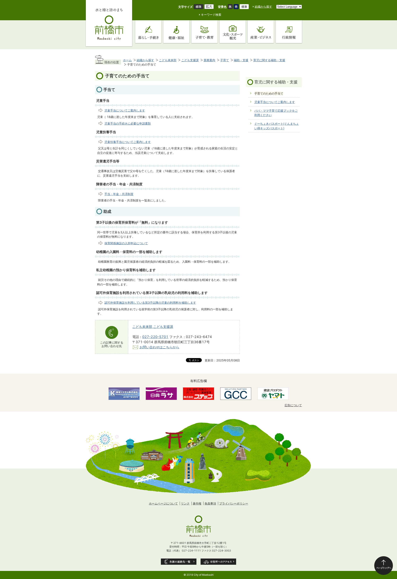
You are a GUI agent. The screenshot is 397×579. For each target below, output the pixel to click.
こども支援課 (190, 60)
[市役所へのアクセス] (218, 562)
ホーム (127, 60)
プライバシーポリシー (233, 503)
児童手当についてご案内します (124, 110)
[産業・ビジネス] (261, 31)
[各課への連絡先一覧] (178, 562)
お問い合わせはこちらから (159, 347)
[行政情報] (289, 31)
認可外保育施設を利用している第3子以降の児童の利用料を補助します (150, 302)
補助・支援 (241, 60)
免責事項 (210, 503)
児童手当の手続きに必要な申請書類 (127, 123)
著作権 (197, 503)
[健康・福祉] (176, 31)
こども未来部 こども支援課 (152, 327)
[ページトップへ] (383, 565)
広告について (293, 405)
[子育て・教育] (204, 31)
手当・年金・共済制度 (118, 194)
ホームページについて (163, 503)
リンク (185, 503)
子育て (224, 60)
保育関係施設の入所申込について (126, 243)
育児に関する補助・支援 (269, 60)
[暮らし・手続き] (148, 31)
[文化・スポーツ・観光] (233, 31)
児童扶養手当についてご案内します (127, 142)
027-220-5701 (155, 337)
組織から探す (263, 6)
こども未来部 (167, 60)
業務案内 (209, 60)
